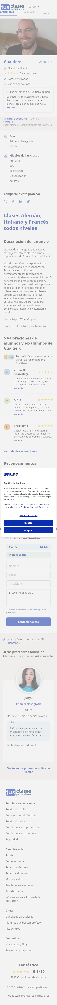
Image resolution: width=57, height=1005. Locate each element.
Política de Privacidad (39, 507)
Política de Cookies (19, 507)
